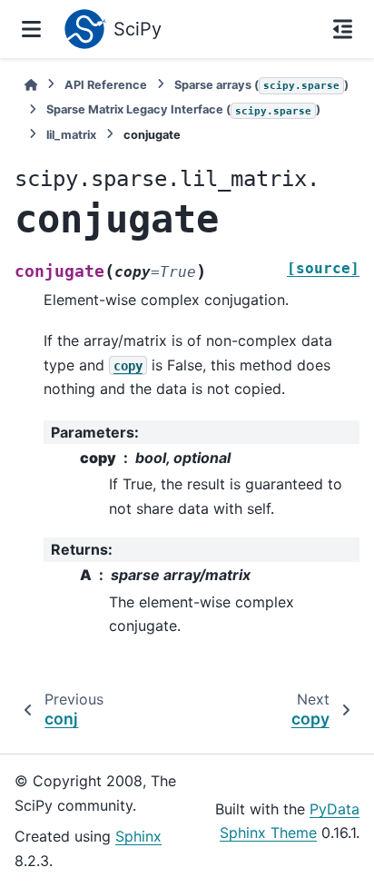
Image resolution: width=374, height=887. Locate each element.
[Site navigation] (31, 29)
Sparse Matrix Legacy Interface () (183, 109)
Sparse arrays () (261, 85)
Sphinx (138, 836)
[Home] (31, 84)
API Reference (105, 85)
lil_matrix (71, 135)
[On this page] (342, 29)
